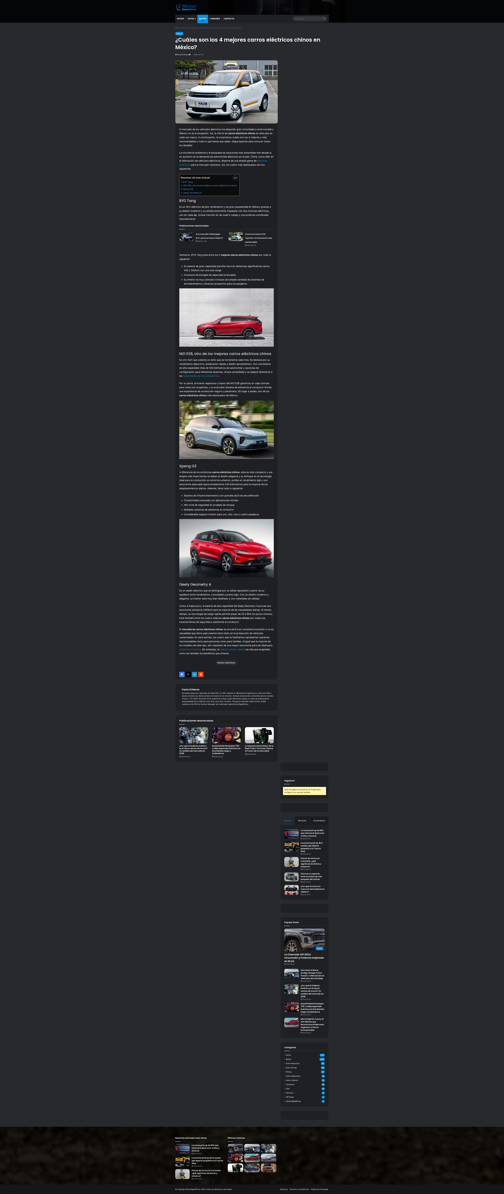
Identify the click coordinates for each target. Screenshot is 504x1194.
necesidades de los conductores (201, 376)
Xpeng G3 (188, 189)
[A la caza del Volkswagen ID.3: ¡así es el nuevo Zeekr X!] (186, 236)
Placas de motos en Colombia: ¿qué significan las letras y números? (311, 862)
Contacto (229, 18)
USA (288, 1089)
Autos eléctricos (293, 1063)
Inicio (179, 28)
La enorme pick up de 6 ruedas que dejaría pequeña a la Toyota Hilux (312, 847)
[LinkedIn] (194, 674)
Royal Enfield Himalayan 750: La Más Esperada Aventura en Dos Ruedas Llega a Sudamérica (226, 750)
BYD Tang (188, 182)
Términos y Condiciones (299, 1189)
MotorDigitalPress (293, 1101)
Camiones (215, 18)
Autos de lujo (291, 1068)
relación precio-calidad (232, 649)
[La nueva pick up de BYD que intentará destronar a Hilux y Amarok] (291, 834)
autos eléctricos (227, 662)
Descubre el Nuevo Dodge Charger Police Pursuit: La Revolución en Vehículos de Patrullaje (312, 974)
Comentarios (319, 820)
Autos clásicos (292, 1080)
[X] (188, 674)
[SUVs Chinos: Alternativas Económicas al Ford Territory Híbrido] (252, 1168)
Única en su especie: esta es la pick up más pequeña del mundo (311, 876)
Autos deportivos (293, 1076)
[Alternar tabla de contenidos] (234, 178)
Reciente (302, 820)
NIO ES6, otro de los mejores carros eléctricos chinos (210, 185)
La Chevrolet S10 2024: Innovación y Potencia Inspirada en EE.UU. (304, 958)
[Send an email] (189, 55)
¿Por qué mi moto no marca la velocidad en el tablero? (312, 889)
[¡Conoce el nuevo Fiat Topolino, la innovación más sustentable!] (236, 236)
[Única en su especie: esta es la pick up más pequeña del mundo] (291, 876)
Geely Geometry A (192, 192)
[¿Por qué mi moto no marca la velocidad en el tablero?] (291, 890)
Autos (191, 18)
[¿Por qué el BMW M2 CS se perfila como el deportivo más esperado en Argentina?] (268, 1158)
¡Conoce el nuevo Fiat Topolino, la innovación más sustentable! (258, 238)
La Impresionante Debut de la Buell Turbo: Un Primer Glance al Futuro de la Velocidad (259, 748)
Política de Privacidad (319, 1189)
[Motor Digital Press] (187, 7)
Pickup (180, 18)
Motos (202, 18)
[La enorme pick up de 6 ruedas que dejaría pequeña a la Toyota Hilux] (291, 847)
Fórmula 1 (290, 1093)
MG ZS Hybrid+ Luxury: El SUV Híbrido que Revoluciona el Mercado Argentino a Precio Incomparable (312, 1024)
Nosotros (284, 1189)
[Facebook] (182, 674)
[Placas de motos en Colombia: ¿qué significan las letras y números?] (291, 862)
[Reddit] (200, 674)
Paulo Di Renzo (182, 55)
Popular (287, 820)
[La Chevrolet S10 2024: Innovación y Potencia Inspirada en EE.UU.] (235, 1148)
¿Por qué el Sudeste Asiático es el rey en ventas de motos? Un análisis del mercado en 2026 (193, 750)
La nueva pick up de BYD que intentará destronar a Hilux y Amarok (312, 833)
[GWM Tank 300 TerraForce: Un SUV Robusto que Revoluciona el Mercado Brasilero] (268, 1168)
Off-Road (290, 1097)
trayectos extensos (190, 649)
